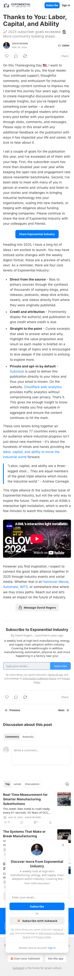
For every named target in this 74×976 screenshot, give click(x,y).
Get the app (55, 958)
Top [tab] (7, 784)
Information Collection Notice (39, 678)
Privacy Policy (43, 937)
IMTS (24, 587)
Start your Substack (27, 958)
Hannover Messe (55, 582)
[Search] (67, 784)
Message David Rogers (40, 607)
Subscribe (52, 5)
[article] (37, 808)
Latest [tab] (17, 784)
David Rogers (20, 43)
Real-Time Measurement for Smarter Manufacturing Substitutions (25, 799)
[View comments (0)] (16, 56)
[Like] (7, 56)
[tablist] (19, 737)
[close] (63, 845)
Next (61, 710)
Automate (10, 587)
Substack (17, 371)
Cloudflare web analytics (43, 387)
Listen (65, 45)
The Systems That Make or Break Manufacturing (24, 834)
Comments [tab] (12, 736)
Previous (14, 710)
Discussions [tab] (32, 784)
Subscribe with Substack (39, 921)
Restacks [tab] (28, 736)
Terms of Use (55, 674)
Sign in (66, 5)
